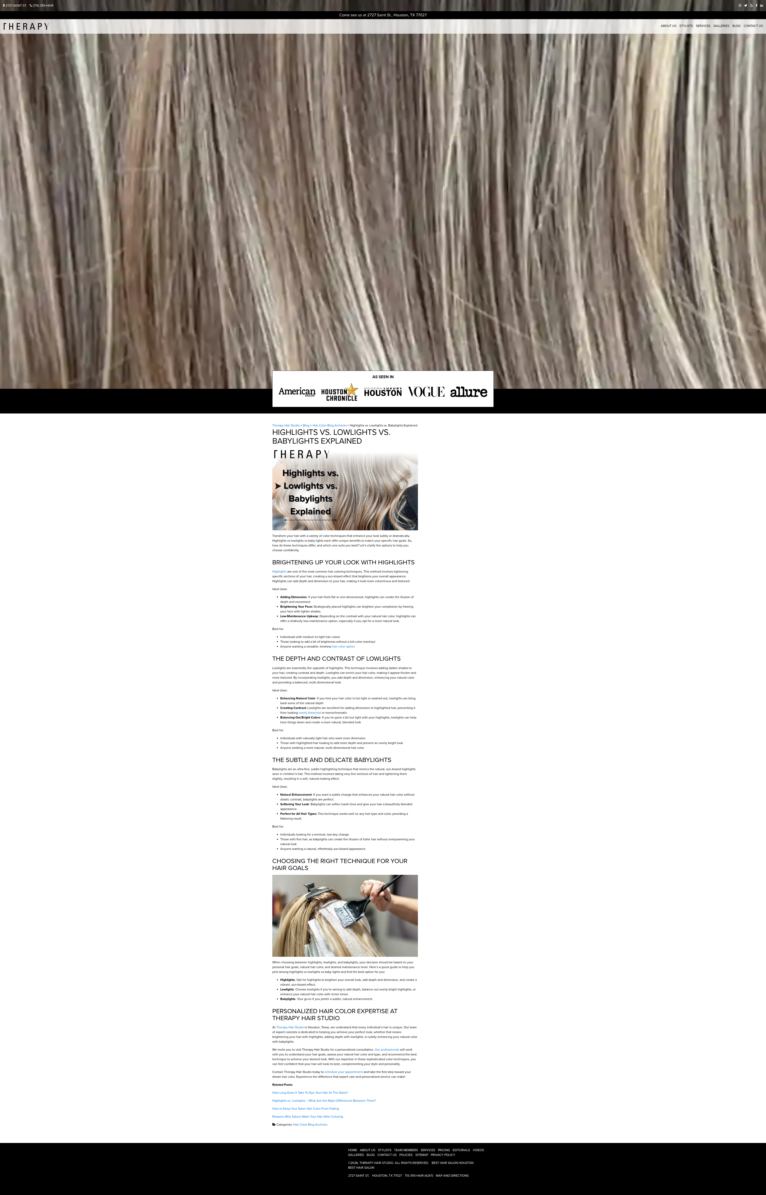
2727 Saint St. (16, 6)
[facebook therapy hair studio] (756, 6)
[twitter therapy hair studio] (745, 6)
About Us (668, 26)
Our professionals (387, 1050)
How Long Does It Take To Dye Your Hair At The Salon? (310, 1093)
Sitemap (421, 1155)
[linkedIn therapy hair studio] (761, 6)
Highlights (279, 572)
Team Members (406, 1150)
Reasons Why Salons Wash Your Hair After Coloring (307, 1117)
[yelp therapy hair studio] (751, 6)
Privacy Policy (443, 1155)
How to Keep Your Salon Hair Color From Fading (305, 1109)
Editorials (461, 1150)
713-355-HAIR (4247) (419, 1176)
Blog (736, 26)
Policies (406, 1155)
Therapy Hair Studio (290, 1027)
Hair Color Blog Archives (310, 1125)
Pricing (444, 1150)
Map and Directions (452, 1176)
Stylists (686, 26)
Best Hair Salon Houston (453, 1163)
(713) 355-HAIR (42, 6)
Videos (478, 1150)
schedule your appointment (344, 1072)
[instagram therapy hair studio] (740, 6)
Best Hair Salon (361, 1168)
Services (703, 26)
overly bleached (310, 713)
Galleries (721, 26)
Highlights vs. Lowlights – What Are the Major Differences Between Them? (324, 1101)
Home (352, 1150)
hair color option (343, 647)
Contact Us (753, 26)
